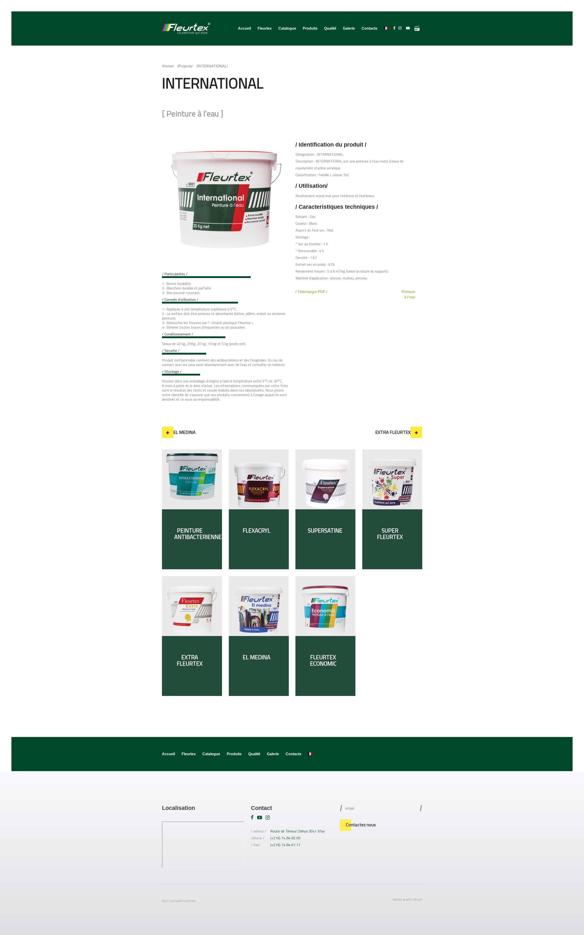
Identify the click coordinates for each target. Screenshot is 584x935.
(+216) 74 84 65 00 (285, 838)
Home (168, 66)
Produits (310, 28)
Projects (185, 66)
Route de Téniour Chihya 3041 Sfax (297, 831)
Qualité (330, 28)
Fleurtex (265, 28)
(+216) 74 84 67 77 (285, 844)
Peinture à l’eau (193, 113)
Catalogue (287, 28)
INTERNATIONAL (212, 66)
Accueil (244, 28)
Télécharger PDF (311, 292)
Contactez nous (361, 824)
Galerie (349, 28)
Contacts (369, 28)
